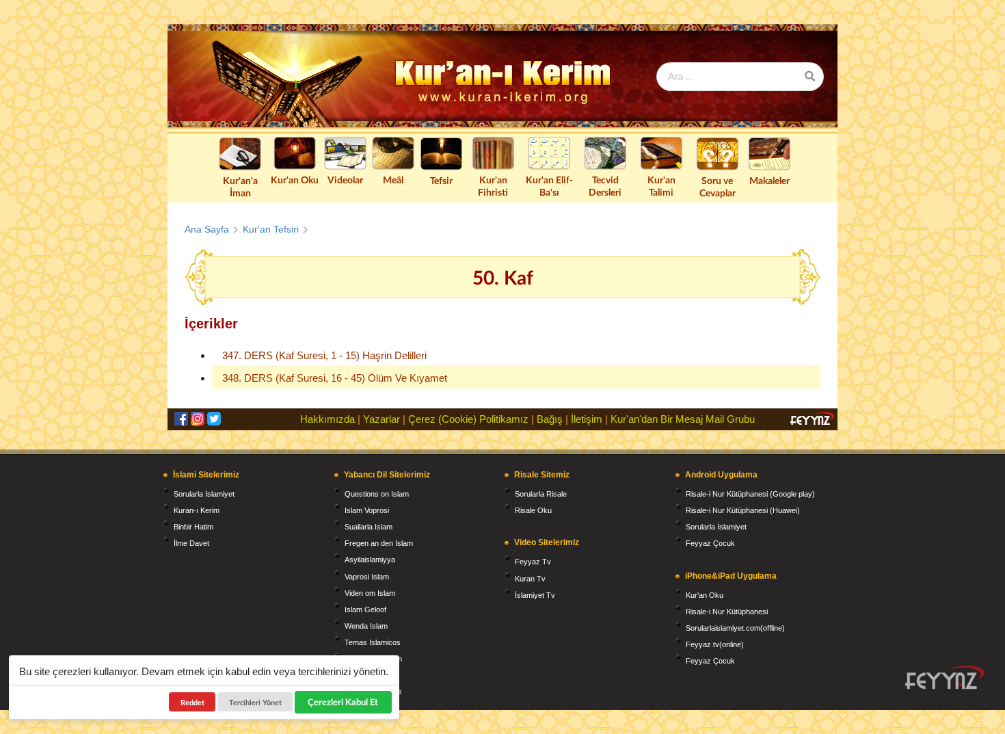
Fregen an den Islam (379, 543)
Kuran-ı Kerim (196, 510)
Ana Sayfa (207, 229)
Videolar (345, 179)
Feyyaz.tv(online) (715, 644)
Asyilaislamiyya (370, 559)
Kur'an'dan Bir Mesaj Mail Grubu (683, 419)
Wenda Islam (366, 626)
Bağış (550, 419)
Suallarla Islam (368, 527)
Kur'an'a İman (240, 186)
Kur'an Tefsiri (271, 229)
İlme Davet (191, 543)
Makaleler (769, 180)
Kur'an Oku (295, 179)
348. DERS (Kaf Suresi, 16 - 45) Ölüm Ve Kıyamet (334, 378)
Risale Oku (533, 510)
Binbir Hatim (193, 527)
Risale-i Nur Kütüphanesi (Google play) (750, 494)
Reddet (192, 702)
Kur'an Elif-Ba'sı (549, 186)
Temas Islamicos (373, 642)
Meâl (393, 179)
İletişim (586, 419)
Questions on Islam (377, 494)
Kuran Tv (530, 579)
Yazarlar (381, 419)
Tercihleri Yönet (255, 702)
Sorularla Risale (541, 494)
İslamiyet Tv (535, 595)
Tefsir (441, 180)
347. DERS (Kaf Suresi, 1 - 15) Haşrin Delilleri (324, 355)
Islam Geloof (365, 609)
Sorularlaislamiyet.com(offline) (735, 628)
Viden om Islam (370, 593)
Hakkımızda (327, 419)
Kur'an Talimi (661, 186)
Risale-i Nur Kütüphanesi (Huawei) (743, 510)
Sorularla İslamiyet (204, 494)
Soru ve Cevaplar (717, 186)
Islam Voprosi (367, 510)
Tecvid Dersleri (605, 186)
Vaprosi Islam (367, 577)
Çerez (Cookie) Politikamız (468, 419)
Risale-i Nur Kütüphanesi (727, 611)
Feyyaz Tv (533, 562)
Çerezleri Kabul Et (343, 701)
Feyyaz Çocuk (710, 543)
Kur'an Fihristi (493, 186)
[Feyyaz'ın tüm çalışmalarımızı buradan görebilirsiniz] (945, 677)
